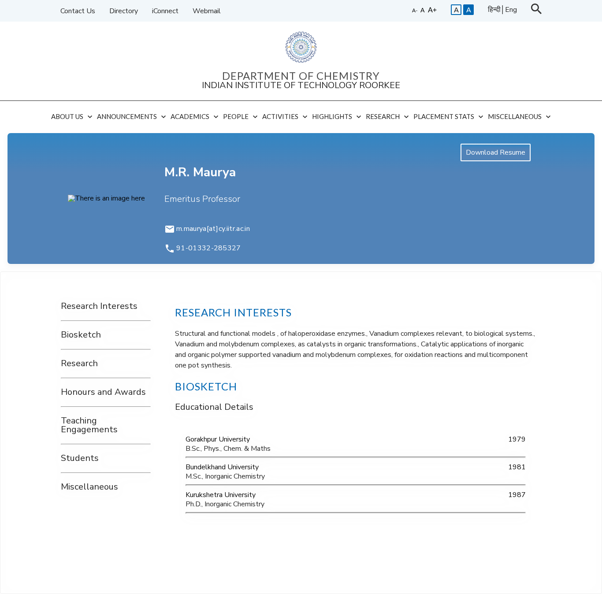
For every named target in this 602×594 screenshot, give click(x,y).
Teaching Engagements (89, 425)
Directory (123, 11)
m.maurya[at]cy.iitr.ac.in (213, 229)
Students (80, 458)
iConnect (165, 11)
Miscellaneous (89, 487)
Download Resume (495, 152)
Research (79, 363)
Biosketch (81, 335)
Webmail (207, 11)
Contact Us (77, 11)
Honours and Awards (103, 392)
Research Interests (99, 306)
